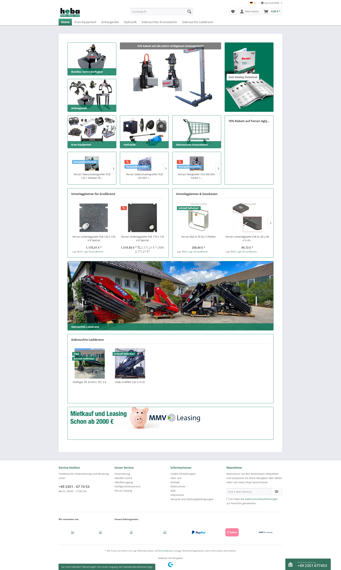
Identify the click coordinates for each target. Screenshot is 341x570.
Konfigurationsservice (127, 486)
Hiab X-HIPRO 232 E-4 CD (130, 382)
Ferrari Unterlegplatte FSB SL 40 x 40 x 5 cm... (198, 238)
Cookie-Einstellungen (183, 473)
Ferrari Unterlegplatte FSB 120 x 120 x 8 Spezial (93, 238)
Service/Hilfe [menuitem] (272, 3)
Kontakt (175, 482)
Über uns (176, 478)
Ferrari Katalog (123, 490)
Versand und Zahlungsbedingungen (191, 499)
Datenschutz (177, 486)
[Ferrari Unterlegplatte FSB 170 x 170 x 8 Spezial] (142, 218)
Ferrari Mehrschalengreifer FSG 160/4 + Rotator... (144, 176)
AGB (172, 490)
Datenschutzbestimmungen (261, 499)
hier (150, 567)
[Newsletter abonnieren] (276, 491)
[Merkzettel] (233, 11)
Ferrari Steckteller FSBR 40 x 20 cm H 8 (247, 238)
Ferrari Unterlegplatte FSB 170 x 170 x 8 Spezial (142, 238)
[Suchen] (189, 11)
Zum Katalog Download (241, 46)
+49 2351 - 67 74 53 (74, 486)
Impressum (177, 495)
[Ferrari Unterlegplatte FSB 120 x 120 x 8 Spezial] (93, 218)
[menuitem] (161, 13)
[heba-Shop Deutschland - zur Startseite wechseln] (70, 12)
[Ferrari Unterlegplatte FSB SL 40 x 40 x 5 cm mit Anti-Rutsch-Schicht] (198, 218)
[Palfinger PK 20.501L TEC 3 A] (89, 363)
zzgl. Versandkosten (93, 251)
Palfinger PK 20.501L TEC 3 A (89, 382)
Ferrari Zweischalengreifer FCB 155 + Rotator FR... (92, 176)
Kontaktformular (291, 564)
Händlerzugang (124, 482)
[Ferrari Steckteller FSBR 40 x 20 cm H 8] (247, 218)
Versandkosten (166, 550)
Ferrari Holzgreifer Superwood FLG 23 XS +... (197, 176)
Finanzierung (122, 473)
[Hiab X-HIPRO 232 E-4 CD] (130, 363)
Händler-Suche (123, 478)
